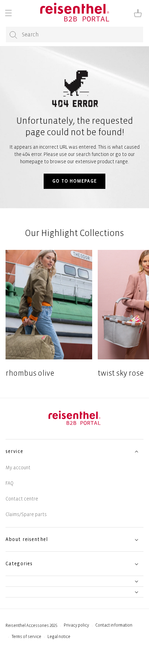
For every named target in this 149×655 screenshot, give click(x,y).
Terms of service (26, 637)
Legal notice (58, 637)
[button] (8, 13)
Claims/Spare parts (26, 514)
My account (18, 467)
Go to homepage (74, 181)
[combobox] (74, 34)
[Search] (13, 35)
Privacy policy (76, 625)
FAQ (10, 483)
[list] (74, 314)
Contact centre (22, 498)
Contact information (113, 625)
